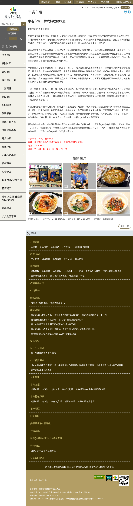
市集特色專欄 (97, 8)
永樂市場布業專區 (86, 401)
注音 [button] (129, 12)
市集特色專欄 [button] (9, 155)
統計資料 (79, 271)
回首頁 (57, 2)
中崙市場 (125, 8)
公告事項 (66, 247)
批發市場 (35, 389)
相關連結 (35, 310)
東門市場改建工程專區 (41, 370)
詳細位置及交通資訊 (81, 492)
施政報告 (57, 271)
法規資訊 (68, 271)
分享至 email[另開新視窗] (15, 46)
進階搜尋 (13, 29)
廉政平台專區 (37, 348)
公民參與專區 (37, 360)
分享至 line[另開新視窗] (11, 46)
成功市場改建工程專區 (41, 365)
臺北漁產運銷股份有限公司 (94, 315)
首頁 (86, 8)
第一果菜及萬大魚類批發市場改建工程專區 (74, 365)
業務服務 (35, 271)
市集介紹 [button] (6, 146)
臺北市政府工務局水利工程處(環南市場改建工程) (53, 324)
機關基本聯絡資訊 (39, 303)
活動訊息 (55, 247)
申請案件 (6, 88)
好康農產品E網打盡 (12, 180)
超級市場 (55, 389)
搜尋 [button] (23, 24)
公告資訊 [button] (6, 55)
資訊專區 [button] (6, 208)
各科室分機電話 (106, 467)
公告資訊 (35, 242)
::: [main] (30, 6)
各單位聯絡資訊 (57, 303)
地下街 (45, 389)
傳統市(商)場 (112, 8)
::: (1, 1)
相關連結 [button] (6, 105)
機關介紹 (35, 254)
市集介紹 (35, 384)
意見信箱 (6, 138)
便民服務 (6, 113)
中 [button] (13, 38)
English (67, 2)
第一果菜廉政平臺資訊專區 (43, 353)
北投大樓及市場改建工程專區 (109, 365)
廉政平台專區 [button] (9, 121)
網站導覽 (45, 2)
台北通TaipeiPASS (122, 2)
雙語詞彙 (105, 2)
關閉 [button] (33, 233)
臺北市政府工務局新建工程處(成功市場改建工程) (53, 334)
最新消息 (44, 247)
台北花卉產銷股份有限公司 (70, 320)
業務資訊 (35, 266)
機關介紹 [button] (6, 63)
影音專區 (6, 171)
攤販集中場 (70, 401)
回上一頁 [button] (125, 226)
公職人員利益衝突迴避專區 (43, 451)
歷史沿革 (35, 259)
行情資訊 (6, 188)
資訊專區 (35, 445)
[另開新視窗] (99, 477)
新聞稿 (34, 247)
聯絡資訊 (79, 259)
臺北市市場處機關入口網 (13, 13)
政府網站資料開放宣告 (55, 467)
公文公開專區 (9, 216)
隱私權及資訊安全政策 (77, 467)
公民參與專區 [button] (9, 130)
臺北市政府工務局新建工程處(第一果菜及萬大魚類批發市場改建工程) (63, 329)
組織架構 (46, 259)
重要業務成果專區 (39, 276)
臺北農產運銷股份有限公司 (66, 315)
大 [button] (21, 38)
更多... (83, 276)
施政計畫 (46, 271)
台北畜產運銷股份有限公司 (43, 320)
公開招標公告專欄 (80, 247)
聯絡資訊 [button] (6, 96)
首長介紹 (68, 259)
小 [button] (5, 38)
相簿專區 (6, 163)
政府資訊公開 (9, 80)
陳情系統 (80, 2)
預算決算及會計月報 (112, 271)
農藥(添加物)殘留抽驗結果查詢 (12, 198)
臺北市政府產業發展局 (41, 315)
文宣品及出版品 (92, 271)
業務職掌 (57, 259)
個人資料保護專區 (58, 276)
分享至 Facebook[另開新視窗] (3, 46)
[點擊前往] (45, 176)
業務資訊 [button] (6, 72)
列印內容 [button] (125, 12)
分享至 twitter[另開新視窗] (7, 46)
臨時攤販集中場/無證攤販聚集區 (90, 389)
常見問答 (92, 2)
